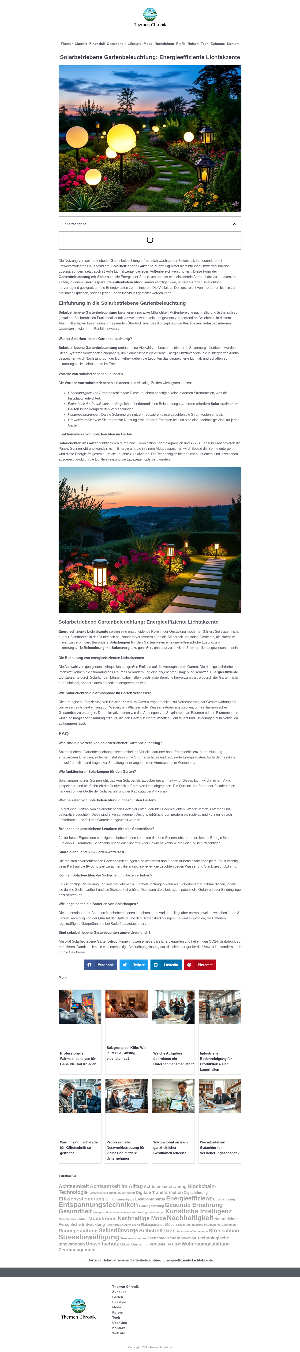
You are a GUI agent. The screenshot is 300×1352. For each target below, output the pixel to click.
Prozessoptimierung (189, 1224)
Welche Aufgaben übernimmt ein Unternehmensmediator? (173, 1058)
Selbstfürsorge (118, 1230)
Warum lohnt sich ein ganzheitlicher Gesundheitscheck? (170, 1147)
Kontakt (233, 44)
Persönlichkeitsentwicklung (123, 1224)
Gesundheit (116, 44)
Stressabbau (224, 1231)
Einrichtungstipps (119, 1199)
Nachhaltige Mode (142, 1218)
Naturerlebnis (226, 1219)
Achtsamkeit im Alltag (116, 1186)
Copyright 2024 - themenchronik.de (150, 1347)
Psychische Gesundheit (220, 1224)
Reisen (193, 44)
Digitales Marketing (122, 1192)
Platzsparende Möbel (158, 1224)
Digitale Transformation (159, 1192)
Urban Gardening (134, 1244)
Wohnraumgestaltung (206, 1243)
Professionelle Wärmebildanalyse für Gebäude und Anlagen (78, 1058)
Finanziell (97, 44)
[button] (234, 224)
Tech (205, 44)
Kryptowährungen (153, 1212)
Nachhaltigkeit (190, 1218)
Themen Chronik (74, 44)
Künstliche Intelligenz (198, 1211)
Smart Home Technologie (192, 1231)
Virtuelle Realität (165, 1244)
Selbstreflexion (157, 1231)
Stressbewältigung (89, 1237)
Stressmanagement (133, 1238)
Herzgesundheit (102, 1212)
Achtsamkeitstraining (165, 1186)
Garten (93, 1260)
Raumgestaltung (78, 1230)
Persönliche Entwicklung (82, 1224)
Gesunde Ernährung (194, 1205)
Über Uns (119, 1323)
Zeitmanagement (77, 1249)
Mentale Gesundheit (73, 1219)
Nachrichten (164, 44)
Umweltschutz (102, 1243)
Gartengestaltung (151, 1206)
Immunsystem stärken (127, 1212)
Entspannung (224, 1199)
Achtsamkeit (74, 1186)
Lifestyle (135, 44)
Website (118, 1333)
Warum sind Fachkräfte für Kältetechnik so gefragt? (79, 1147)
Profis (181, 44)
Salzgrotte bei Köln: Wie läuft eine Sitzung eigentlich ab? (126, 1053)
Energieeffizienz (189, 1198)
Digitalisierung (196, 1193)
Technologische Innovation (172, 1238)
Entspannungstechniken (98, 1204)
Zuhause (218, 44)
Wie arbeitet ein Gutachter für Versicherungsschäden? (220, 1147)
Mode (148, 44)
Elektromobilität (150, 1199)
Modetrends (102, 1218)
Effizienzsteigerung (82, 1199)
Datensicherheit (98, 1193)
